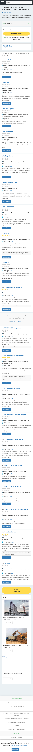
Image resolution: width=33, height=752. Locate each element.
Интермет (6, 262)
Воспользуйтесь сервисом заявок (14, 30)
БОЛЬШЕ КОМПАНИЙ (16, 590)
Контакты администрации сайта (16, 722)
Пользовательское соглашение (16, 710)
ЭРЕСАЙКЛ (7, 59)
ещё (11, 69)
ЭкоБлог (16, 725)
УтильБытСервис (10, 532)
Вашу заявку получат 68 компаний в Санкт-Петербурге (17, 38)
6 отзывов (4, 535)
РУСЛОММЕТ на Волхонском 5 (14, 355)
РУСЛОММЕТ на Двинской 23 (14, 328)
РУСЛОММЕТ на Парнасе (12, 388)
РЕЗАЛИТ (7, 563)
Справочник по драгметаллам (16, 729)
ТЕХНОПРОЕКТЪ (9, 207)
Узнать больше (6, 77)
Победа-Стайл (8, 156)
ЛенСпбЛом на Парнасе (12, 486)
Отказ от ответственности (16, 706)
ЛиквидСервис (8, 108)
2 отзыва (4, 237)
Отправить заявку (16, 33)
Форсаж (6, 82)
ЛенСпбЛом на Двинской (13, 465)
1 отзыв (4, 291)
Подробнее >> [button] (7, 622)
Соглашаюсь (15, 749)
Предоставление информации (16, 703)
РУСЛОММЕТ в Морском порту (15, 414)
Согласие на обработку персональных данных (16, 718)
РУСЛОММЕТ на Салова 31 (13, 287)
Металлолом (7, 12)
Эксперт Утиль (8, 131)
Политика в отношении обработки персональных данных (16, 714)
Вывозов (6, 233)
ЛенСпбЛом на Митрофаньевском (16, 509)
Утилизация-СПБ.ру (10, 182)
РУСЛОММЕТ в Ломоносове (13, 439)
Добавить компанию (17, 321)
